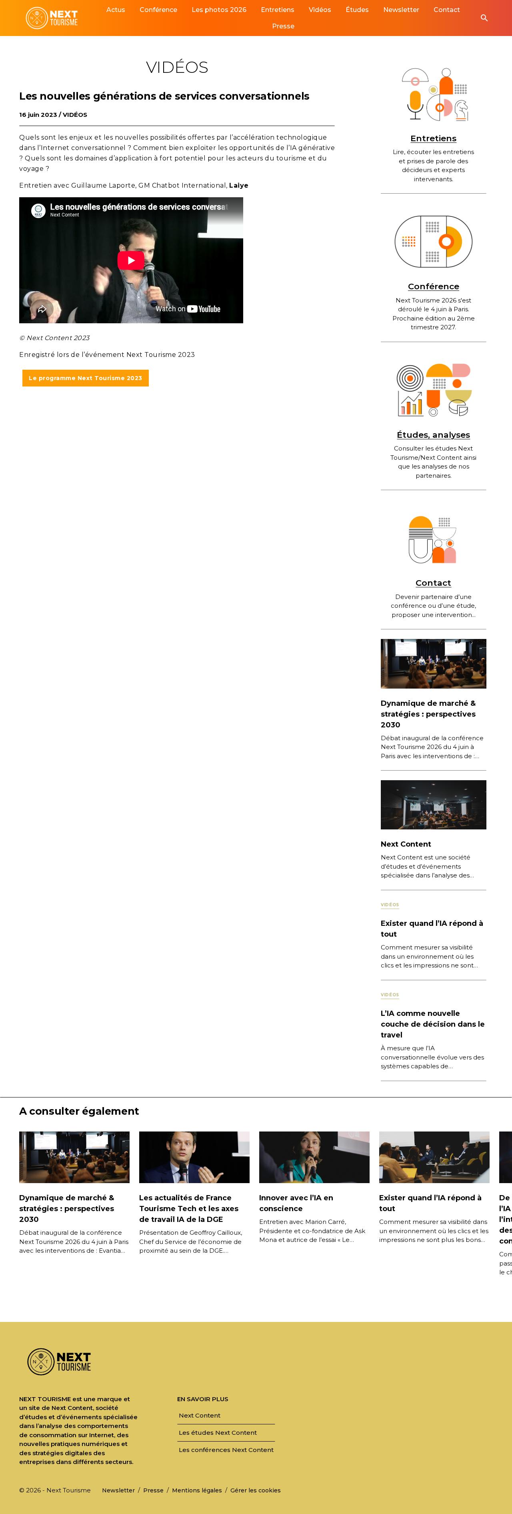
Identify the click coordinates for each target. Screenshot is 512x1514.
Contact (433, 583)
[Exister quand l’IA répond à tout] (434, 1157)
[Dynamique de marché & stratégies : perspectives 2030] (433, 663)
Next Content (406, 844)
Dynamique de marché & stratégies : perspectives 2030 (428, 714)
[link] (116, 10)
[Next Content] (433, 804)
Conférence (433, 286)
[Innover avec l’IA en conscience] (314, 1157)
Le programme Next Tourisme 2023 (85, 378)
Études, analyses (433, 435)
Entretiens (433, 138)
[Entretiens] (433, 93)
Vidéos (75, 114)
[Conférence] (433, 241)
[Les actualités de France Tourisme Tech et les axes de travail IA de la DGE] (194, 1157)
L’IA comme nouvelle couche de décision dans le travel (433, 1024)
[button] (484, 18)
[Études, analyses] (433, 390)
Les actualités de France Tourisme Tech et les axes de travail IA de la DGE (188, 1209)
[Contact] (433, 538)
